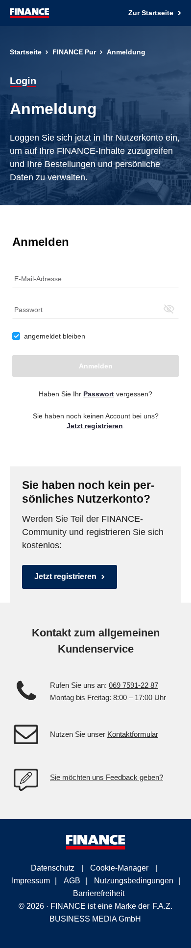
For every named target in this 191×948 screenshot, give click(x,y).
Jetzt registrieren (65, 576)
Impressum (31, 880)
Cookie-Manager (119, 868)
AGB (72, 880)
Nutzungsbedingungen (133, 880)
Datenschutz (52, 868)
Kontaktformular (132, 734)
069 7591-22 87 (133, 685)
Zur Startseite (151, 13)
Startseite (26, 52)
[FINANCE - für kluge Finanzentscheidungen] (29, 13)
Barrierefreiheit (98, 893)
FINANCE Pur (74, 52)
